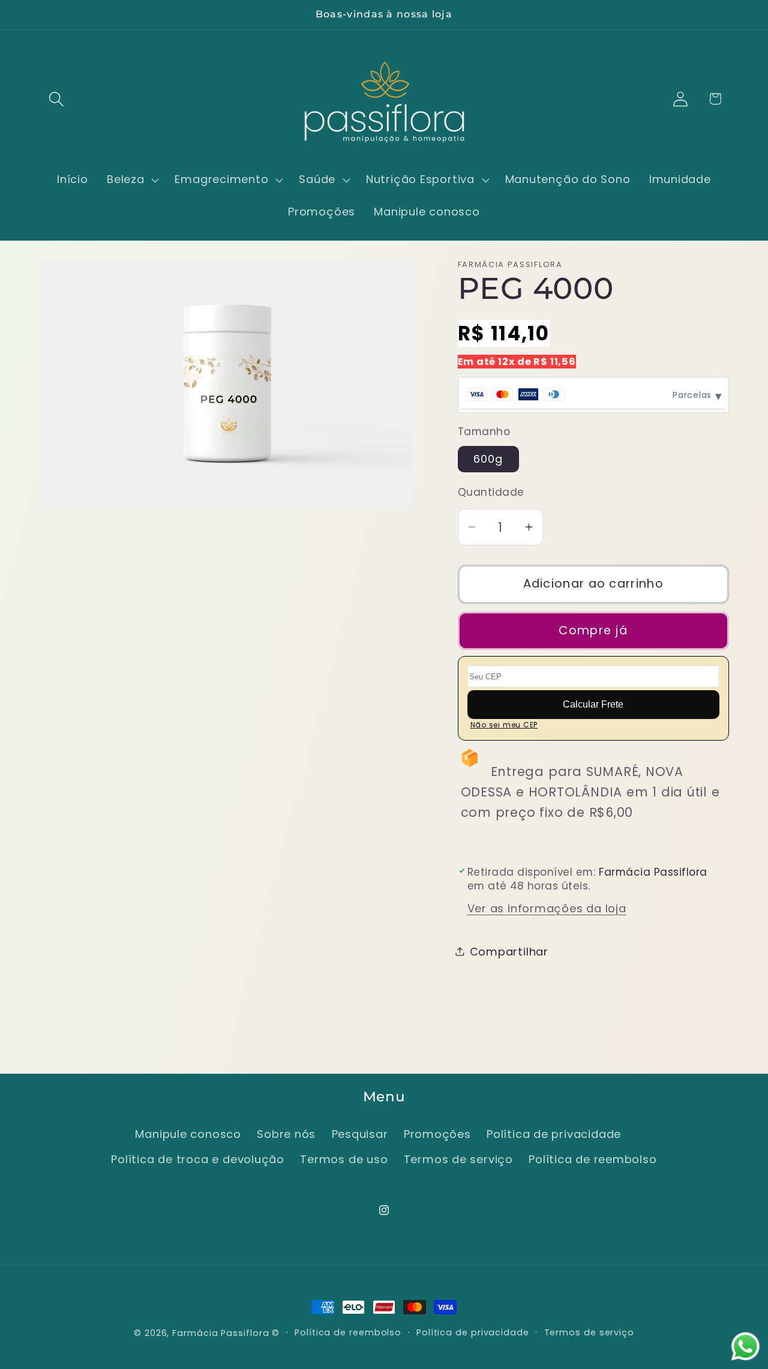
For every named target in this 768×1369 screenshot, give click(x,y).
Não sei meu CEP (504, 725)
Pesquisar (360, 1134)
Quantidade (491, 492)
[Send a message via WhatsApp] (745, 1346)
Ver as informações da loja (546, 908)
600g (488, 458)
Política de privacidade (554, 1134)
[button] (56, 99)
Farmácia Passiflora (220, 1333)
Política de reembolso (592, 1159)
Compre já (593, 630)
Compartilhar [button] (509, 950)
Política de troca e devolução (197, 1159)
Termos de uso (344, 1159)
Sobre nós (286, 1134)
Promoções (437, 1134)
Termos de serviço (458, 1159)
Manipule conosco (188, 1134)
